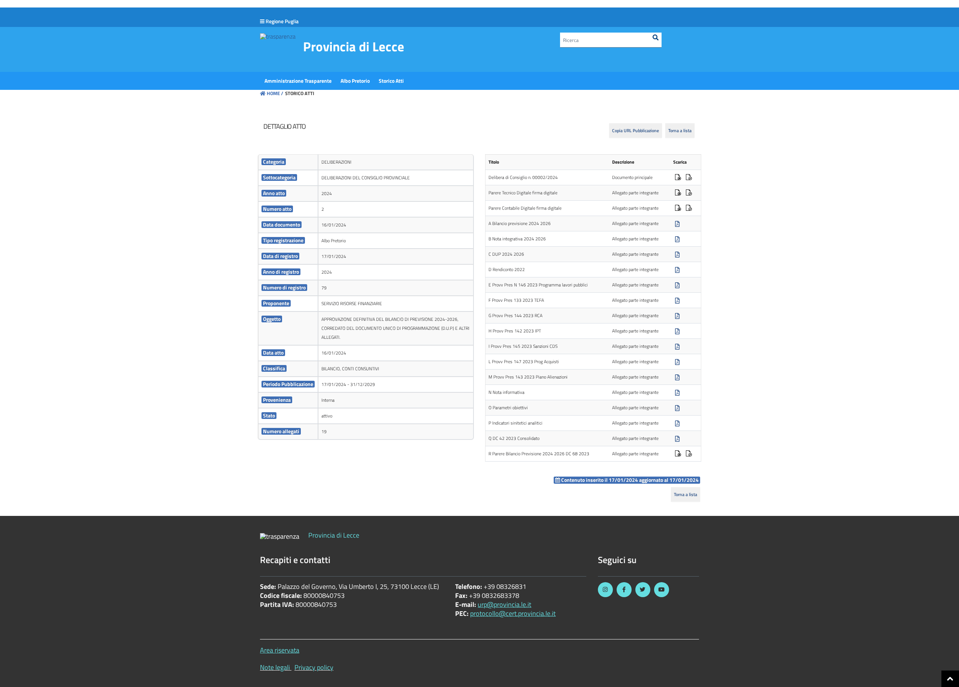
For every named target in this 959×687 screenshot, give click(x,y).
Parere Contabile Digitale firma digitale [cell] (525, 208)
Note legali (275, 667)
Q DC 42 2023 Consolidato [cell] (513, 438)
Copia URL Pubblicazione (635, 130)
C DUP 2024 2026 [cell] (506, 254)
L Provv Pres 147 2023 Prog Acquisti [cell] (523, 361)
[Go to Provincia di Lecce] (278, 36)
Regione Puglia (282, 21)
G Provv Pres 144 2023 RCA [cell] (515, 315)
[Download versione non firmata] (689, 178)
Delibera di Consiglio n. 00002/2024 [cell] (523, 177)
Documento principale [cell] (632, 177)
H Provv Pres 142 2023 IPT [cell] (514, 330)
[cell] (288, 162)
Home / (275, 93)
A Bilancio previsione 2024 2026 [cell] (519, 223)
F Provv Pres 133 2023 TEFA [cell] (516, 300)
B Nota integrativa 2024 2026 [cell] (517, 238)
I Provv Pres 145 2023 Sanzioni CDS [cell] (522, 346)
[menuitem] (298, 81)
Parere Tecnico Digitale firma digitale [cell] (522, 192)
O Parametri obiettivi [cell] (508, 407)
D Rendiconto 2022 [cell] (506, 269)
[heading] (284, 126)
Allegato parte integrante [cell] (635, 192)
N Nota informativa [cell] (506, 392)
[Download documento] (677, 224)
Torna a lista (680, 130)
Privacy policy (313, 667)
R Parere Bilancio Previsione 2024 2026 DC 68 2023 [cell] (538, 453)
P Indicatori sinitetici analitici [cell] (515, 422)
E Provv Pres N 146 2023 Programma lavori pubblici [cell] (538, 284)
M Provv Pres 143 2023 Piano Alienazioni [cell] (528, 376)
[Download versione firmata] (678, 178)
